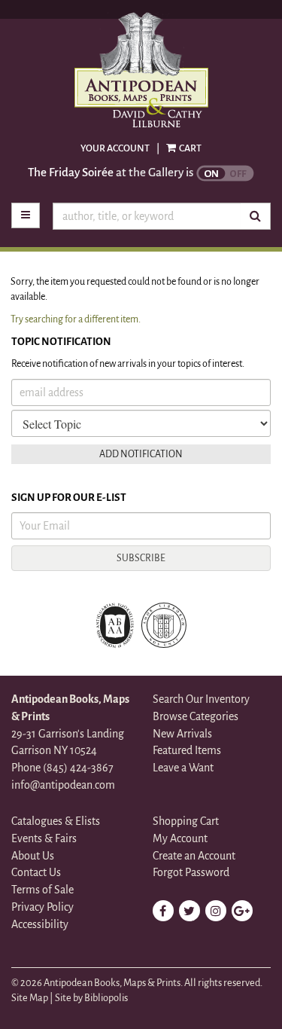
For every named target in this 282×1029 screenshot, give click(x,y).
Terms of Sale (42, 890)
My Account (180, 838)
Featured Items (187, 750)
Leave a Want (183, 768)
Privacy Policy (42, 907)
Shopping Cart (186, 821)
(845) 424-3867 (78, 768)
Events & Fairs (44, 838)
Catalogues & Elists (55, 821)
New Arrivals (182, 734)
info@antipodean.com (63, 785)
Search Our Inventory (201, 699)
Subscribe (141, 558)
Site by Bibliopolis (91, 997)
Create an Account (194, 856)
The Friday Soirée (71, 172)
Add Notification (141, 454)
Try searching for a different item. (76, 319)
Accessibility (39, 924)
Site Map (29, 997)
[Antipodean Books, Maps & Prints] (141, 70)
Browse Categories (195, 716)
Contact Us (36, 872)
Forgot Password (191, 872)
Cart (189, 148)
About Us (32, 856)
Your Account (115, 148)
